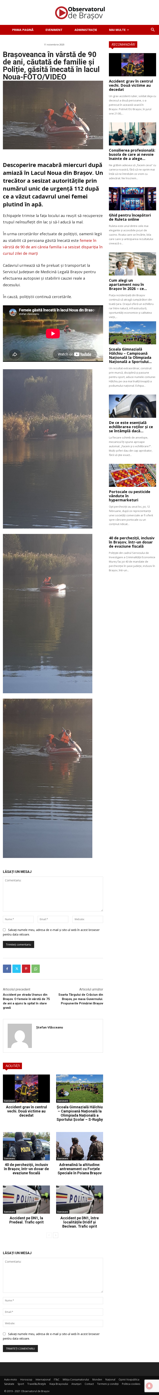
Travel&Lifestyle (36, 1384)
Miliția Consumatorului (76, 1379)
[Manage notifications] (149, 1386)
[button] (153, 30)
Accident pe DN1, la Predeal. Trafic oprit (26, 1220)
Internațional (43, 1379)
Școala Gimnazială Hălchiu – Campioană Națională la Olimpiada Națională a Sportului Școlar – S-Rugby (80, 1113)
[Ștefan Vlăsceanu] (20, 1036)
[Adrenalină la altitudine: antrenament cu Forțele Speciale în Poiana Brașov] (79, 1146)
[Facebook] (7, 969)
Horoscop (26, 1379)
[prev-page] (49, 1235)
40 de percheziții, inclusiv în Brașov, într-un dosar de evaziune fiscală (26, 1168)
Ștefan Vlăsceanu (49, 1027)
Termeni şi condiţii (108, 1384)
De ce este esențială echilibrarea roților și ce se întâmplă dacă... (131, 426)
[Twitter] (16, 969)
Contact (89, 1384)
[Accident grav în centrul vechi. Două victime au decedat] (26, 1089)
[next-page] (55, 1235)
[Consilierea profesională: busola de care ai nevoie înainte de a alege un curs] (132, 134)
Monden (97, 1379)
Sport (21, 1384)
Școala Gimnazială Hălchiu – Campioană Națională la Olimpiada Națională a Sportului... (130, 355)
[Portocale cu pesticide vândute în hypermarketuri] (132, 475)
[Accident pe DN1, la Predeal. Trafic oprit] (26, 1199)
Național (110, 1379)
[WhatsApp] (35, 969)
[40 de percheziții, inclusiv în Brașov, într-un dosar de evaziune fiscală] (26, 1146)
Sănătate (9, 1384)
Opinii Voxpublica (129, 1379)
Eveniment (9, 1100)
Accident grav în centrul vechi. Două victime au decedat (26, 1111)
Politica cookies (131, 1384)
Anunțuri (76, 1384)
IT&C (56, 1379)
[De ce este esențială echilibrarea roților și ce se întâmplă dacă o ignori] (132, 406)
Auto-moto (10, 1379)
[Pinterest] (26, 969)
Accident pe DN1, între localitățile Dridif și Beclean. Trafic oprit (79, 1222)
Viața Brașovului (58, 1384)
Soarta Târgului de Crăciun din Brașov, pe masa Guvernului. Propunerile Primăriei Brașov (80, 999)
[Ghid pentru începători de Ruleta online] (132, 198)
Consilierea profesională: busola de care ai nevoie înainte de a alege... (132, 154)
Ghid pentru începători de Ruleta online (130, 217)
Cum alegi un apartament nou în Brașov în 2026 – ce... (128, 284)
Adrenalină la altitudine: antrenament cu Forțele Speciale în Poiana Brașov (80, 1168)
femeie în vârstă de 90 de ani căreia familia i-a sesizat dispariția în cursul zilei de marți (52, 247)
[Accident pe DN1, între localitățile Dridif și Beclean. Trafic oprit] (79, 1199)
